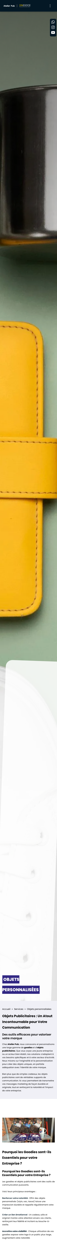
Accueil (6, 1009)
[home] (16, 5)
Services (18, 1009)
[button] (50, 5)
